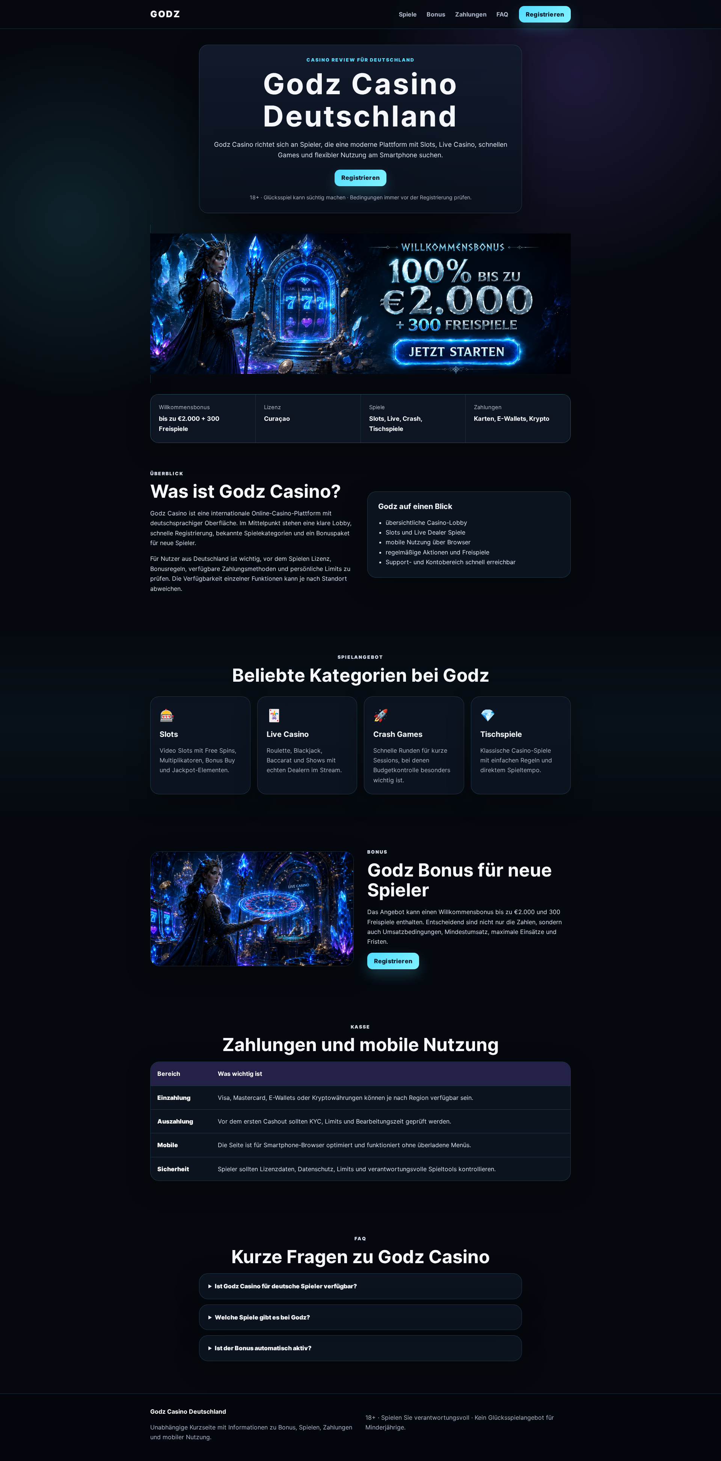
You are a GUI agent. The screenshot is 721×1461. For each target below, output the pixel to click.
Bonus (436, 14)
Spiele (408, 14)
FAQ (502, 14)
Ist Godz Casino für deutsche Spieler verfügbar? (286, 1286)
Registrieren (545, 14)
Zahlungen (471, 14)
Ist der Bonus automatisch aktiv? (263, 1348)
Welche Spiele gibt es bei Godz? (262, 1317)
